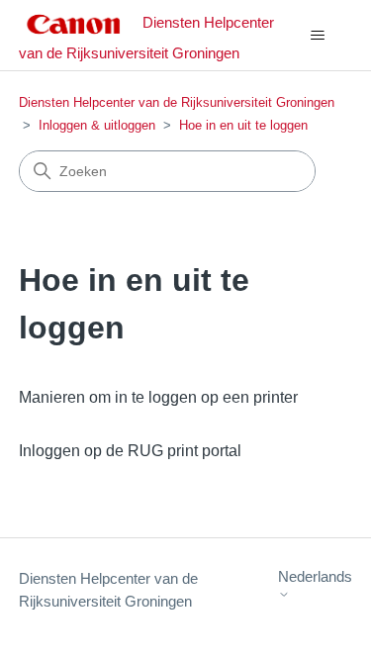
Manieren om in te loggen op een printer (158, 397)
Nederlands (315, 576)
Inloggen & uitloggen (97, 125)
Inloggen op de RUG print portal (130, 450)
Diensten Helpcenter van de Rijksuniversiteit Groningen (176, 102)
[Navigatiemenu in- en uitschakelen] (317, 35)
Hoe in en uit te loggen (243, 125)
